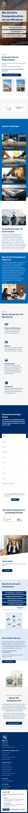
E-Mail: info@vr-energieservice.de (8, 747)
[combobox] (14, 444)
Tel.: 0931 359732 (5, 745)
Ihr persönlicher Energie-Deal (7, 780)
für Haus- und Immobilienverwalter (8, 757)
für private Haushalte (6, 752)
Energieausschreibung (6, 759)
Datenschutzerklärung (13, 493)
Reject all (23, 809)
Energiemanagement (6, 764)
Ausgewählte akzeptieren (15, 809)
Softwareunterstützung (6, 771)
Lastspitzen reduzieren (6, 775)
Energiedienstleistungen (6, 786)
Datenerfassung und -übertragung (8, 773)
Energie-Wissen (5, 788)
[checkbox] (3, 493)
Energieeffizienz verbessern (7, 766)
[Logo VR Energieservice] (4, 4)
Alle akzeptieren (6, 809)
